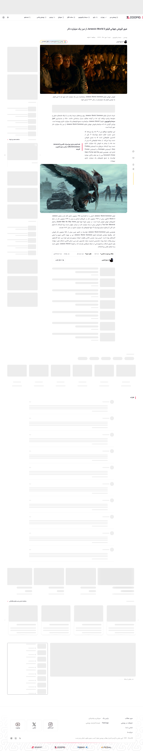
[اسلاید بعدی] (5, 155)
